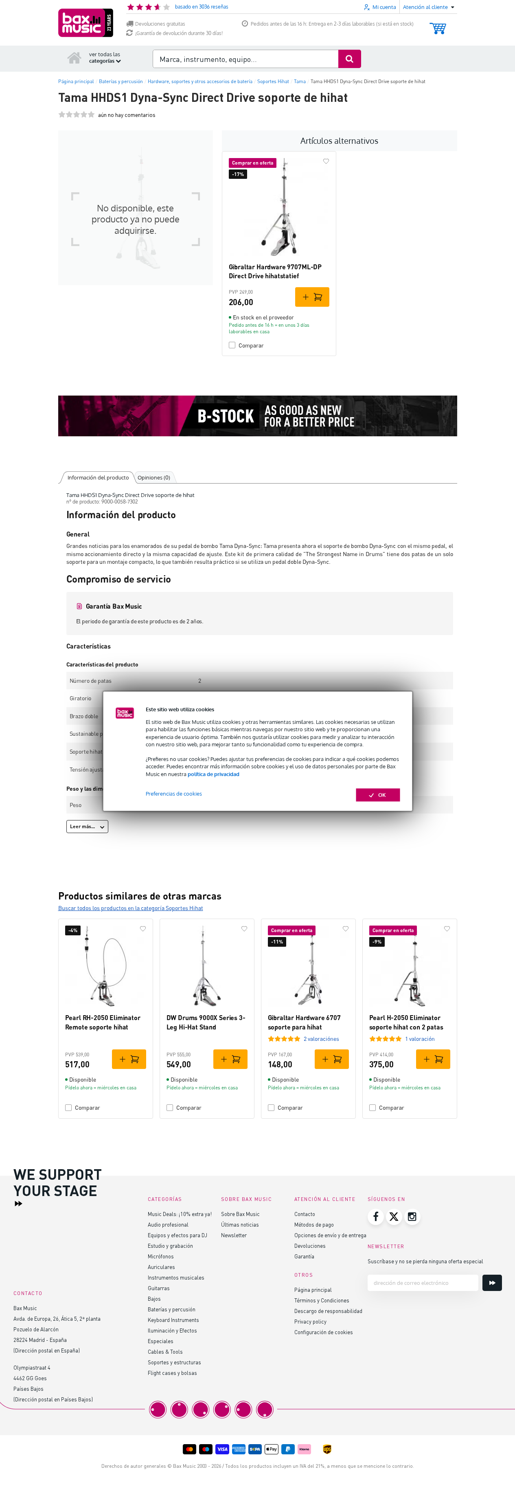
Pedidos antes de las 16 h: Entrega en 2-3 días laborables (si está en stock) (332, 24)
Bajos (154, 1298)
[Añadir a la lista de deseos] (326, 161)
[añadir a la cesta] (312, 297)
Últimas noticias (240, 1224)
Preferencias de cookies (174, 793)
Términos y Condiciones (321, 1300)
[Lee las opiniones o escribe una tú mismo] (76, 115)
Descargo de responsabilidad (328, 1310)
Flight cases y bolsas (172, 1372)
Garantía (304, 1256)
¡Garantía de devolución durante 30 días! (179, 33)
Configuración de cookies (323, 1331)
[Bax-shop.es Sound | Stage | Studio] (85, 23)
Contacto (304, 1213)
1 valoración (420, 1038)
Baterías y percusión (171, 1309)
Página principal (313, 1289)
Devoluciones (310, 1245)
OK (382, 795)
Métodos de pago (314, 1224)
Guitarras (159, 1287)
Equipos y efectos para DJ (177, 1235)
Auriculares (161, 1266)
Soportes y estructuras (174, 1362)
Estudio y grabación (170, 1245)
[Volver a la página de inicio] (74, 57)
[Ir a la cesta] (438, 24)
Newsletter (234, 1235)
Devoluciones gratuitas (160, 24)
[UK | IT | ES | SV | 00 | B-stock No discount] (257, 416)
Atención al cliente (325, 1199)
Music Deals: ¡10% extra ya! (180, 1213)
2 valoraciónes (321, 1038)
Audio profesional (168, 1224)
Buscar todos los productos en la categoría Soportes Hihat (130, 907)
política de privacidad (213, 774)
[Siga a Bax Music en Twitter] (394, 1217)
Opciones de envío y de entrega (330, 1235)
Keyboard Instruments (173, 1319)
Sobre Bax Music (240, 1213)
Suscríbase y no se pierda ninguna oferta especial (425, 1261)
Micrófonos (161, 1256)
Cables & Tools (165, 1351)
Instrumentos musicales (176, 1277)
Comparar (251, 345)
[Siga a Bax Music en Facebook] (376, 1217)
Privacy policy (310, 1321)
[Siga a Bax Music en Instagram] (412, 1217)
